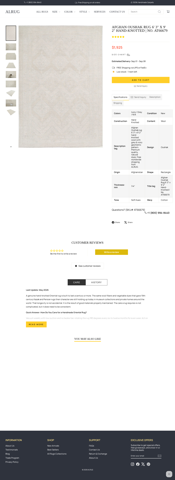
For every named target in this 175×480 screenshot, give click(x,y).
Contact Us (117, 11)
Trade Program (12, 457)
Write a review (111, 252)
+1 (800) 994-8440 (158, 212)
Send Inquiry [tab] (140, 97)
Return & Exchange (98, 453)
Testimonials (11, 449)
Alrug (12, 11)
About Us (9, 445)
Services (99, 11)
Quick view (25, 402)
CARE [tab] (76, 282)
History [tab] (96, 282)
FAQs (91, 445)
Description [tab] (155, 97)
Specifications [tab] (120, 97)
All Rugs (42, 11)
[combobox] (146, 11)
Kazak (36, 299)
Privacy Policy (11, 462)
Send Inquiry (142, 86)
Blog (7, 453)
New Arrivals (53, 445)
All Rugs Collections (56, 453)
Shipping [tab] (117, 103)
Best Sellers (53, 449)
